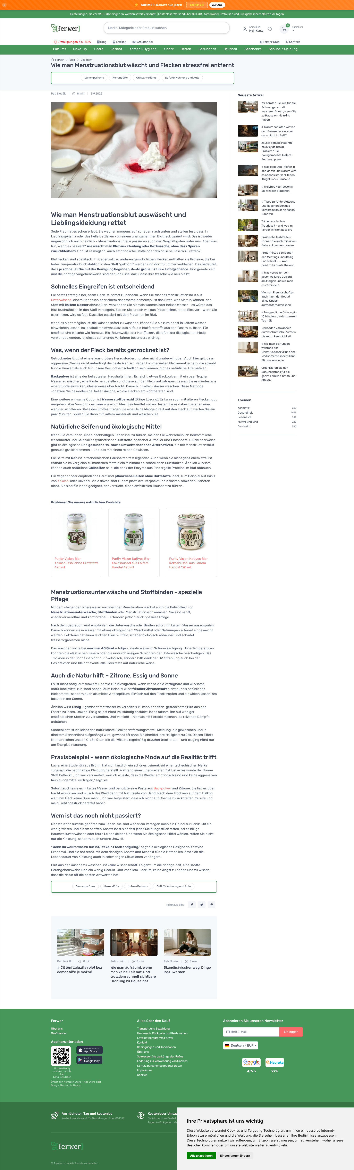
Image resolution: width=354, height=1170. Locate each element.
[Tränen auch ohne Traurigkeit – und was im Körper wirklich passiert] (248, 225)
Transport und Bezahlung (153, 1028)
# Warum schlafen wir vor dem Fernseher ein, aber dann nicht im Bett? (278, 131)
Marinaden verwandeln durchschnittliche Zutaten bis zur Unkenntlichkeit (278, 332)
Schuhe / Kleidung (283, 49)
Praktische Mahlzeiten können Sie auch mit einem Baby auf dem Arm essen (278, 241)
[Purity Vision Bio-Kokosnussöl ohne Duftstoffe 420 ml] (76, 530)
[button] (89, 1050)
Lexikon (121, 42)
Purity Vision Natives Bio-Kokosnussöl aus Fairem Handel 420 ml (131, 563)
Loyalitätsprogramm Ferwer (155, 1038)
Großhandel (145, 42)
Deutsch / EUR (242, 1045)
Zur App (217, 4)
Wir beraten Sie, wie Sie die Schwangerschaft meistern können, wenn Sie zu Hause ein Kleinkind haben (278, 111)
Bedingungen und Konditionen (156, 1047)
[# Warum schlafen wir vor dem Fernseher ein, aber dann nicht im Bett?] (248, 131)
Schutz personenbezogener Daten (159, 1065)
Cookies (142, 1075)
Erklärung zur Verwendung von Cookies (162, 1061)
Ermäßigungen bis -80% (74, 42)
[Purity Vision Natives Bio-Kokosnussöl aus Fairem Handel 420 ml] (134, 530)
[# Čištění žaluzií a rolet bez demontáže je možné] (80, 942)
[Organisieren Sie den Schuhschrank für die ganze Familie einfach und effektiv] (248, 374)
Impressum (144, 1070)
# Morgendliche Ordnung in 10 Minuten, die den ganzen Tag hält (278, 316)
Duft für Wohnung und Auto (182, 77)
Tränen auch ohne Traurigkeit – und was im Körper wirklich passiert (277, 225)
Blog (103, 42)
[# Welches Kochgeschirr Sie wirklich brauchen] (248, 190)
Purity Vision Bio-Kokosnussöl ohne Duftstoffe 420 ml (76, 563)
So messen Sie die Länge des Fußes (160, 1056)
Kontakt (294, 42)
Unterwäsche (61, 300)
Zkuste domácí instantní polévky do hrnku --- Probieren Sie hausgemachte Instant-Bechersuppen (277, 151)
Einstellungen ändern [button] (235, 1155)
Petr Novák (58, 93)
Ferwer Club (271, 42)
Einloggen (291, 1032)
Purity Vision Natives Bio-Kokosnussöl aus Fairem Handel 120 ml (188, 563)
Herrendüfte (120, 77)
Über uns (57, 1028)
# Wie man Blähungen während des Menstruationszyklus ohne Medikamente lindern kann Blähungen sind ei (278, 352)
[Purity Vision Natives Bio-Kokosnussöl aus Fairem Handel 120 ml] (191, 530)
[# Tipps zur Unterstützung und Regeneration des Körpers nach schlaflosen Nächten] (248, 207)
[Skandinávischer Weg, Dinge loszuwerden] (187, 942)
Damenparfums (94, 77)
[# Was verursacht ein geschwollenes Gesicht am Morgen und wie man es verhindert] (248, 278)
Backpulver (162, 788)
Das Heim (86, 59)
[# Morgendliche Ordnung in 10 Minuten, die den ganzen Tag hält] (248, 316)
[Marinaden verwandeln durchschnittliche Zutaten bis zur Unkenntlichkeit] (248, 332)
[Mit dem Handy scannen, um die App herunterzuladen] (62, 1056)
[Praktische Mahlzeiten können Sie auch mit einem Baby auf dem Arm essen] (248, 241)
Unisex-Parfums (146, 77)
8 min (80, 93)
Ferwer (59, 59)
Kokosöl (63, 481)
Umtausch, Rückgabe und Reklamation (162, 1033)
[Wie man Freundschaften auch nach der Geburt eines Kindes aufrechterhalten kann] (248, 298)
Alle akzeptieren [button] (201, 1155)
